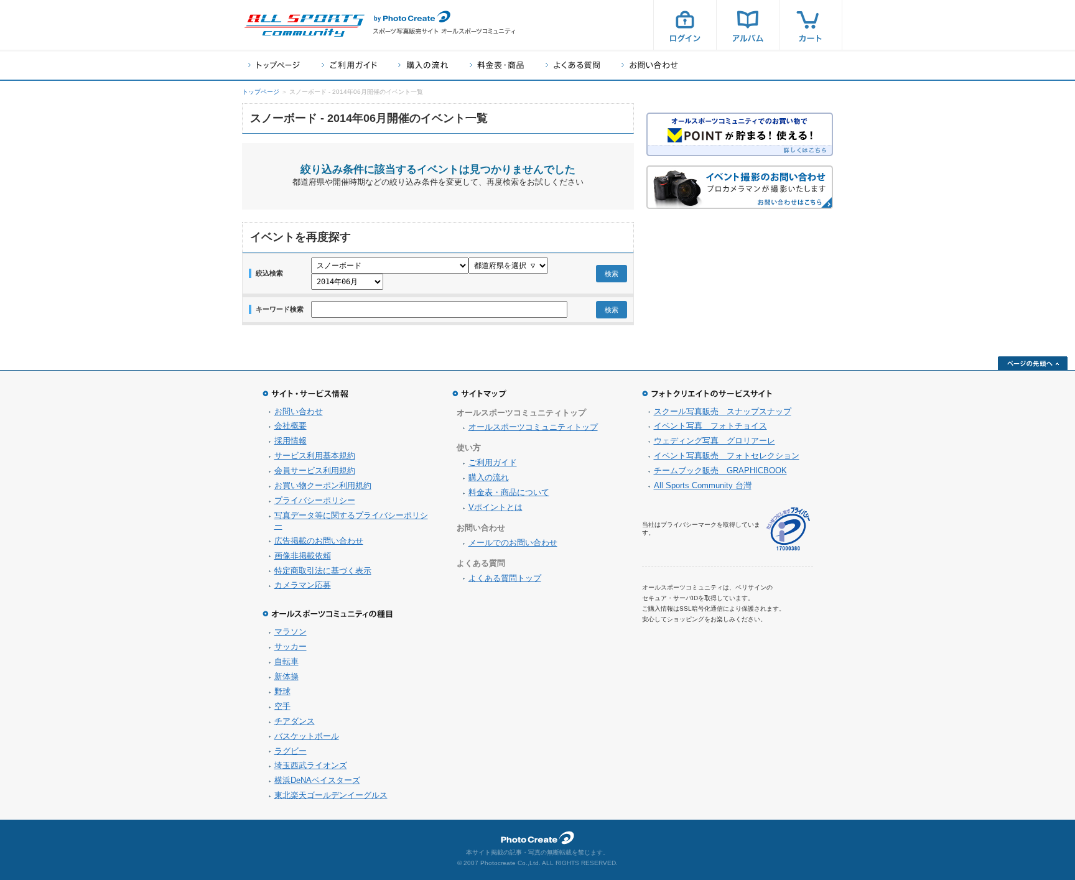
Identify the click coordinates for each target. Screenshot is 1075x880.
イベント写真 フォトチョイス (710, 425)
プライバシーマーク (788, 529)
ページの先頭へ (1033, 363)
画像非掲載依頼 (302, 555)
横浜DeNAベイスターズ (317, 780)
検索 (611, 273)
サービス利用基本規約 (314, 455)
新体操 (286, 676)
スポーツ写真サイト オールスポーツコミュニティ (304, 25)
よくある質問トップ (504, 578)
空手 (282, 706)
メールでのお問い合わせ (512, 542)
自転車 (286, 661)
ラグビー (290, 751)
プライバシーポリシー (314, 500)
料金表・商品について (508, 492)
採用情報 (290, 440)
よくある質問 (572, 65)
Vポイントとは (495, 507)
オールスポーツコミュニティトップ (533, 427)
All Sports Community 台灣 (703, 485)
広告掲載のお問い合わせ (318, 540)
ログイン (685, 25)
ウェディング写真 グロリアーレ (714, 440)
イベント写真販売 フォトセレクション (726, 455)
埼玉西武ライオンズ (310, 765)
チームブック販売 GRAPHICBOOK (720, 470)
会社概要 (290, 425)
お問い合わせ (649, 65)
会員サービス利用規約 (314, 470)
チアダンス (294, 721)
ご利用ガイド (349, 65)
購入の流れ (423, 65)
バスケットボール (306, 736)
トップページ (274, 65)
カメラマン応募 (302, 585)
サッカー (290, 646)
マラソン (290, 631)
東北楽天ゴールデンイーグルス (331, 795)
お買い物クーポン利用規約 (322, 485)
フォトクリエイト (537, 838)
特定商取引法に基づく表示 (322, 570)
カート (810, 25)
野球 (282, 691)
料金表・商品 (497, 65)
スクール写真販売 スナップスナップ (722, 411)
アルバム (748, 25)
